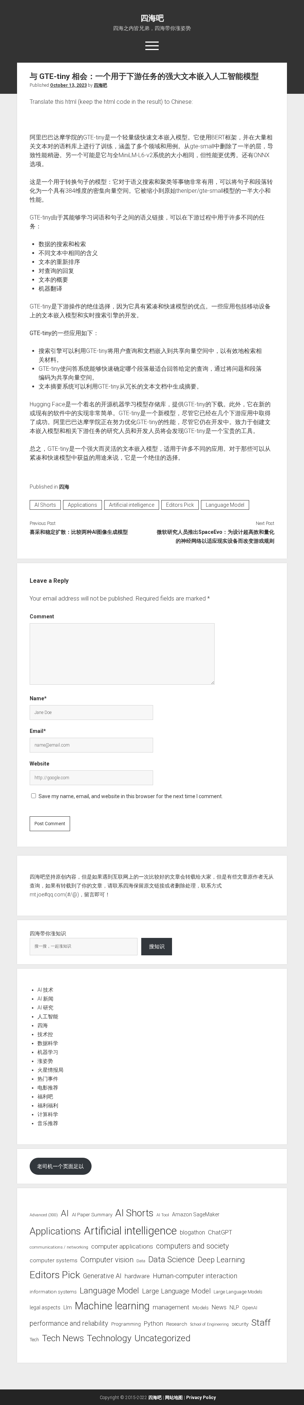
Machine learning (112, 1306)
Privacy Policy (201, 1397)
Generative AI (102, 1276)
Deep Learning (221, 1259)
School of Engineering (209, 1324)
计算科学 (47, 1114)
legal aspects (45, 1307)
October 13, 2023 (68, 85)
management (171, 1307)
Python (153, 1323)
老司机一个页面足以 (60, 1166)
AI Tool (162, 1215)
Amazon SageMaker (195, 1214)
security (240, 1324)
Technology (109, 1338)
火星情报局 (50, 1070)
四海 (64, 487)
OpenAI (249, 1307)
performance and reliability (69, 1323)
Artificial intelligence (131, 505)
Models (200, 1307)
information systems (53, 1292)
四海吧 (152, 18)
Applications (82, 505)
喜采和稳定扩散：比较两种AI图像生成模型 (79, 532)
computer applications (122, 1246)
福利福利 (47, 1105)
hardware (137, 1276)
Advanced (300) (44, 1215)
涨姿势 (45, 1061)
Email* (38, 731)
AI (65, 1213)
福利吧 (45, 1097)
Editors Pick (180, 505)
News (219, 1307)
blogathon (192, 1232)
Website (39, 764)
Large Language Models (238, 1292)
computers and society (192, 1246)
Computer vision (106, 1259)
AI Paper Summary (92, 1214)
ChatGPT (220, 1232)
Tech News (63, 1338)
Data (140, 1261)
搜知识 (157, 946)
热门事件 (47, 1079)
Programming (126, 1324)
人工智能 (47, 1016)
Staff (261, 1322)
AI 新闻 (45, 999)
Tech (34, 1339)
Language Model (225, 505)
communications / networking (59, 1247)
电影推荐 (47, 1088)
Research (176, 1324)
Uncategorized (163, 1338)
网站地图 (174, 1397)
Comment (42, 616)
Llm (67, 1307)
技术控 (45, 1034)
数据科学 (47, 1043)
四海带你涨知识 (48, 933)
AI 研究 (45, 1008)
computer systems (53, 1260)
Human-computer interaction (195, 1276)
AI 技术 (45, 990)
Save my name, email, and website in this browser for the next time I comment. (131, 796)
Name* (38, 698)
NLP (234, 1307)
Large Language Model (176, 1291)
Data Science (171, 1259)
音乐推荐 (47, 1123)
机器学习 (47, 1052)
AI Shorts (45, 505)
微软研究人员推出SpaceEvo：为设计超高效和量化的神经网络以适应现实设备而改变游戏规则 (215, 536)
